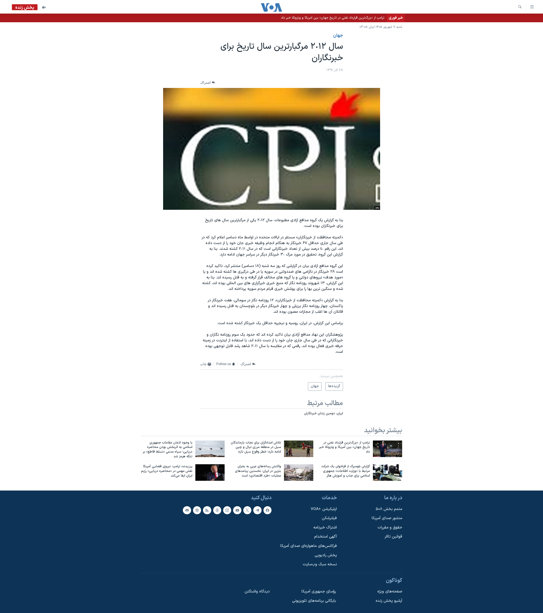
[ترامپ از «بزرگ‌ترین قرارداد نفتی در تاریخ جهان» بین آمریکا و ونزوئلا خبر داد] (387, 449)
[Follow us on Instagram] (227, 510)
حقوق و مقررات (390, 527)
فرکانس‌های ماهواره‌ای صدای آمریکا (308, 546)
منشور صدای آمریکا (387, 518)
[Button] (207, 82)
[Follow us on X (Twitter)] (247, 510)
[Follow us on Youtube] (237, 510)
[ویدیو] (44, 7)
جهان (338, 35)
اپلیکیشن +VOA (324, 509)
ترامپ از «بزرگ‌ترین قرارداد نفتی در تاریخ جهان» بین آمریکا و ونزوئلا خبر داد (332, 17)
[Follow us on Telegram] (257, 510)
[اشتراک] (187, 510)
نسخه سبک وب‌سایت (320, 564)
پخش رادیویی (326, 555)
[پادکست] (197, 510)
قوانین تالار (393, 536)
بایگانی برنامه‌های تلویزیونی (314, 601)
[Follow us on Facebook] (267, 510)
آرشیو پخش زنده (389, 601)
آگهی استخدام (325, 536)
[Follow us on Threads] (217, 510)
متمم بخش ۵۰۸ (389, 509)
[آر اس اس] (207, 510)
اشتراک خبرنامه (325, 527)
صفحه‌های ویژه (389, 591)
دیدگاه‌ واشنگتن (257, 591)
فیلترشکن (329, 518)
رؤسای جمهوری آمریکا (318, 591)
